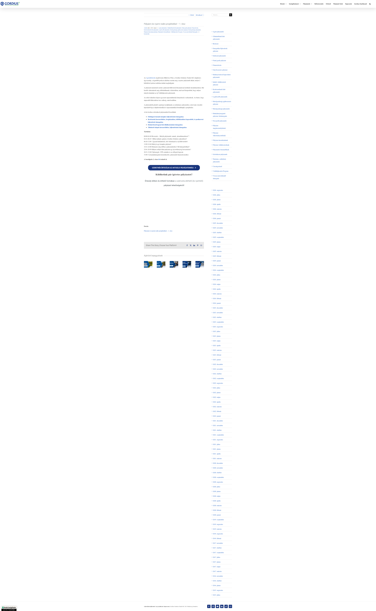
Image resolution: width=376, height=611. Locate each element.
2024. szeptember (218, 270)
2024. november (218, 265)
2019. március (217, 529)
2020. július (216, 487)
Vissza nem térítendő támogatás (190, 32)
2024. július (216, 275)
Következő (199, 15)
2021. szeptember (218, 435)
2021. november (218, 425)
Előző (192, 15)
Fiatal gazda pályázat (186, 28)
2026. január (217, 218)
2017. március (217, 571)
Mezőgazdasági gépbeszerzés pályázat (179, 30)
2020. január (217, 515)
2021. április (217, 454)
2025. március (217, 251)
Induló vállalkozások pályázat (219, 83)
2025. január (217, 261)
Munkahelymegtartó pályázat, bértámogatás (220, 114)
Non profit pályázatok (219, 121)
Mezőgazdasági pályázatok (194, 30)
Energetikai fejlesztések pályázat (220, 49)
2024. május (217, 284)
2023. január (217, 360)
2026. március (217, 209)
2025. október (217, 232)
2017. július (216, 557)
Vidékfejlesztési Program (176, 32)
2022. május (217, 397)
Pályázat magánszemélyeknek (219, 126)
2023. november (218, 312)
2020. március (217, 505)
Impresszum (166, 606)
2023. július (216, 331)
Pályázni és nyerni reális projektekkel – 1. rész (158, 231)
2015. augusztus (218, 590)
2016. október (217, 581)
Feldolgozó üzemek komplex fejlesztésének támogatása (166, 117)
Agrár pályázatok (163, 28)
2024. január (217, 303)
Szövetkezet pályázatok (220, 154)
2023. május (217, 341)
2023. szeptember (218, 322)
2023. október (217, 317)
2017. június (217, 562)
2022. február (217, 411)
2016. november (218, 576)
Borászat (215, 44)
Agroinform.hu (150, 78)
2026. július (216, 195)
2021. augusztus (218, 440)
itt (159, 159)
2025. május (217, 247)
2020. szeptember (218, 477)
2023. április (217, 345)
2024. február (217, 298)
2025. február (217, 256)
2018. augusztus (218, 534)
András (145, 28)
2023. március (217, 350)
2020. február (217, 510)
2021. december (218, 421)
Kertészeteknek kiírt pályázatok (151, 30)
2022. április (217, 402)
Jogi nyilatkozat (159, 606)
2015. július (216, 595)
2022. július (216, 388)
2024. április (217, 289)
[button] (370, 4)
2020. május (217, 496)
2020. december (218, 463)
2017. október (217, 548)
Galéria (148, 264)
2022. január (217, 416)
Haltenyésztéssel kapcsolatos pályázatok (222, 75)
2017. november (218, 543)
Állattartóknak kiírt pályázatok (174, 28)
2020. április (217, 501)
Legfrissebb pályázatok (164, 30)
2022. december (218, 364)
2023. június (217, 336)
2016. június (217, 585)
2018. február (217, 538)
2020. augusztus (218, 482)
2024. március (217, 294)
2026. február (217, 214)
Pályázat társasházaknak (220, 140)
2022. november (218, 369)
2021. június (217, 449)
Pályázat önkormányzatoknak (150, 32)
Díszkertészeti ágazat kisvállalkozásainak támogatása (165, 125)
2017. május (217, 567)
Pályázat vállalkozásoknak (221, 145)
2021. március (217, 458)
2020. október (217, 472)
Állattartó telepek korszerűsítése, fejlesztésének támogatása (167, 127)
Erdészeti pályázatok (219, 56)
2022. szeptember (218, 378)
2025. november (218, 228)
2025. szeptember (218, 237)
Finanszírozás (195, 28)
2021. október (217, 430)
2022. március (217, 407)
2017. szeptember (218, 552)
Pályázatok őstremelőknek (164, 32)
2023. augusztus (218, 327)
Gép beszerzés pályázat (220, 70)
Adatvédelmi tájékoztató (149, 606)
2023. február (217, 355)
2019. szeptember (218, 520)
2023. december (218, 308)
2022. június (217, 392)
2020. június (217, 491)
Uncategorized (217, 166)
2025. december (218, 223)
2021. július (216, 444)
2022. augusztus (218, 383)
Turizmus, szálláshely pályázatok (219, 160)
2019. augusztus (218, 524)
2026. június (217, 200)
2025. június (217, 242)
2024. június (217, 279)
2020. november (218, 468)
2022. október (217, 374)
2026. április (217, 204)
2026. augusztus (218, 190)
